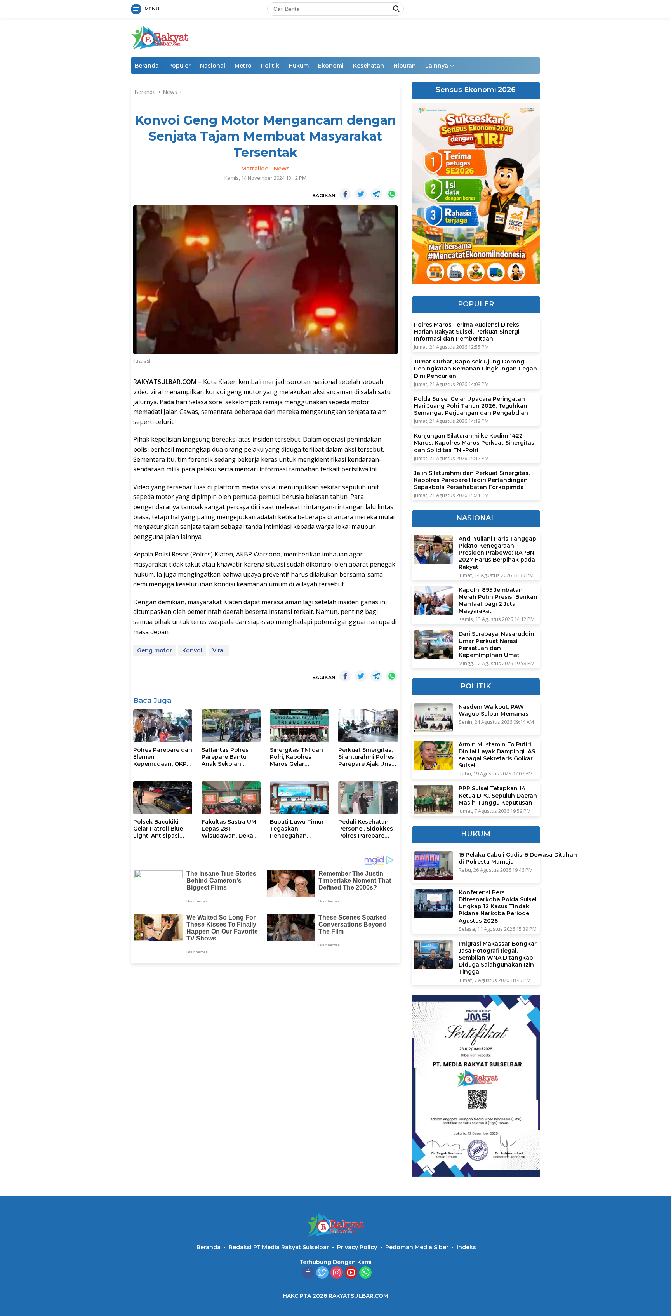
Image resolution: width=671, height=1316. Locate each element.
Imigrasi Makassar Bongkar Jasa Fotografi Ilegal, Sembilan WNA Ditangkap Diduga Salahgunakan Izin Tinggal (498, 957)
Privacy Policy (357, 1247)
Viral (218, 650)
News (282, 168)
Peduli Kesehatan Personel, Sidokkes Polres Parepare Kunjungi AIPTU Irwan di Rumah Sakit (365, 829)
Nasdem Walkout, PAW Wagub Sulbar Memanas (493, 710)
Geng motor (154, 650)
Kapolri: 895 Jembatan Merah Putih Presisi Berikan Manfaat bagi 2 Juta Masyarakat (498, 600)
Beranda (147, 65)
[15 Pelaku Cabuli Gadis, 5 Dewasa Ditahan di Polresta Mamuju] (433, 865)
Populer (179, 65)
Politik (270, 65)
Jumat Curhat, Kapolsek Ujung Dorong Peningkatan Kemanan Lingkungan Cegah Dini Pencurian (475, 368)
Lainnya (436, 65)
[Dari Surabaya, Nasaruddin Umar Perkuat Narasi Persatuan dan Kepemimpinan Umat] (433, 644)
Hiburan (404, 65)
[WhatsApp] (365, 1273)
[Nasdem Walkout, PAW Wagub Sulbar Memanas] (433, 717)
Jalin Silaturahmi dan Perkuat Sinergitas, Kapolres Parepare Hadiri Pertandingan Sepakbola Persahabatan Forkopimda (472, 479)
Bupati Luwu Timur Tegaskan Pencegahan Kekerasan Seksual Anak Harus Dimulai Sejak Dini (298, 829)
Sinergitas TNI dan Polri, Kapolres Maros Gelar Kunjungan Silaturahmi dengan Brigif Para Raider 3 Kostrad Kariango (298, 757)
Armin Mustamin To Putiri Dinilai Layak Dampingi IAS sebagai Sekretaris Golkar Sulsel (497, 755)
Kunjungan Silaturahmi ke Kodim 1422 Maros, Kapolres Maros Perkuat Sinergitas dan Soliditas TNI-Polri (474, 442)
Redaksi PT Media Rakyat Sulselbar (279, 1247)
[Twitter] (322, 1273)
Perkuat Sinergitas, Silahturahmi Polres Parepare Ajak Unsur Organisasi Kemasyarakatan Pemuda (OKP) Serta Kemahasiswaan (367, 757)
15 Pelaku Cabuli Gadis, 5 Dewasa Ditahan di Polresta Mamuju (518, 858)
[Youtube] (351, 1273)
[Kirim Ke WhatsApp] (392, 194)
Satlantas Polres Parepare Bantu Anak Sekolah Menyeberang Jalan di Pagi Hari (230, 757)
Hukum (299, 65)
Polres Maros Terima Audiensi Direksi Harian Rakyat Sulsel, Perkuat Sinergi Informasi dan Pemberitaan (467, 331)
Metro (243, 65)
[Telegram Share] (376, 194)
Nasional (212, 65)
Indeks (466, 1247)
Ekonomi (331, 65)
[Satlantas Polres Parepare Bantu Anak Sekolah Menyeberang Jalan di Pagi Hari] (231, 726)
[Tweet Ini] (361, 194)
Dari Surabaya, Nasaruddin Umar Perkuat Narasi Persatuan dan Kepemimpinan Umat (496, 644)
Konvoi (192, 650)
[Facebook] (308, 1273)
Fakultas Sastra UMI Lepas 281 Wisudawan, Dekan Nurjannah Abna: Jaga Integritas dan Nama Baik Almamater (230, 829)
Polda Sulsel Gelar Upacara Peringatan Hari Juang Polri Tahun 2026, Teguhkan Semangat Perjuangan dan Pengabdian (471, 405)
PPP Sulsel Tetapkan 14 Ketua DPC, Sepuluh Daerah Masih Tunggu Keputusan (498, 795)
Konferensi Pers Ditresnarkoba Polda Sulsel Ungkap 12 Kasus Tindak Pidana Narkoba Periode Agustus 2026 (498, 906)
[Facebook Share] (345, 194)
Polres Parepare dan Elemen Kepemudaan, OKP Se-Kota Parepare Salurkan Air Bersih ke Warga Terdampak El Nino (162, 757)
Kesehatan (368, 65)
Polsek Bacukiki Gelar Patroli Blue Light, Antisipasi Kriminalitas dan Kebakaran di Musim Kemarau (162, 829)
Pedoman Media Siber (416, 1247)
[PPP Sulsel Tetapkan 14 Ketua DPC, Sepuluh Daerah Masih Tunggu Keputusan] (433, 799)
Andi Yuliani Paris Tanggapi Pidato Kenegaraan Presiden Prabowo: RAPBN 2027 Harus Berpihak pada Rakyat (498, 552)
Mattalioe (254, 168)
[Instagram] (336, 1273)
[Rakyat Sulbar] (160, 37)
